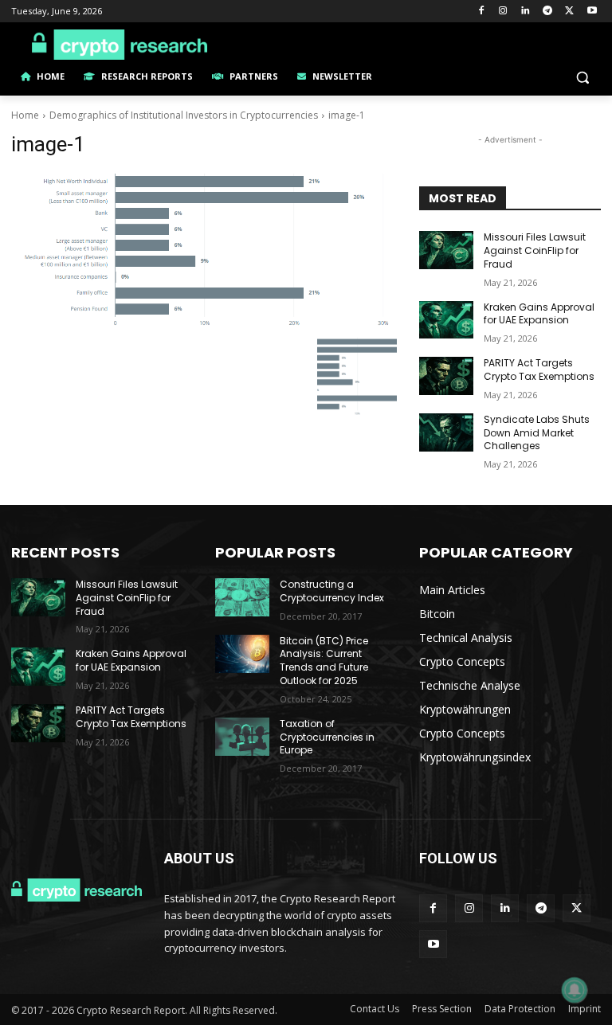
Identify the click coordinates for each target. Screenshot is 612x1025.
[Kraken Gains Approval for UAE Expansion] (446, 320)
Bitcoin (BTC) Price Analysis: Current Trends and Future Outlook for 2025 (324, 660)
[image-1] (204, 250)
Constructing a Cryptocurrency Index (332, 590)
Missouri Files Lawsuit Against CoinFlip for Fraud (535, 250)
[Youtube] (592, 11)
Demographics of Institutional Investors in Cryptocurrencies (183, 115)
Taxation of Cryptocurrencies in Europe (327, 737)
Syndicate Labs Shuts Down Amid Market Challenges (537, 433)
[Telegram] (548, 11)
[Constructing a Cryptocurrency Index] (242, 597)
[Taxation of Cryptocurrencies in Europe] (242, 737)
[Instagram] (503, 11)
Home (25, 115)
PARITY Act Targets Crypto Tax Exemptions (539, 369)
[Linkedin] (525, 11)
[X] (569, 11)
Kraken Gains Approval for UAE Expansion (539, 313)
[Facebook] (481, 11)
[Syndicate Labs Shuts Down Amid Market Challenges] (446, 432)
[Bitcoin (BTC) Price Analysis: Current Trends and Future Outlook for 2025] (242, 654)
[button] (582, 77)
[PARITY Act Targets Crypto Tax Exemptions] (446, 376)
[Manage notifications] (574, 990)
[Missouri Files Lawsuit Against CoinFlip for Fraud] (446, 250)
